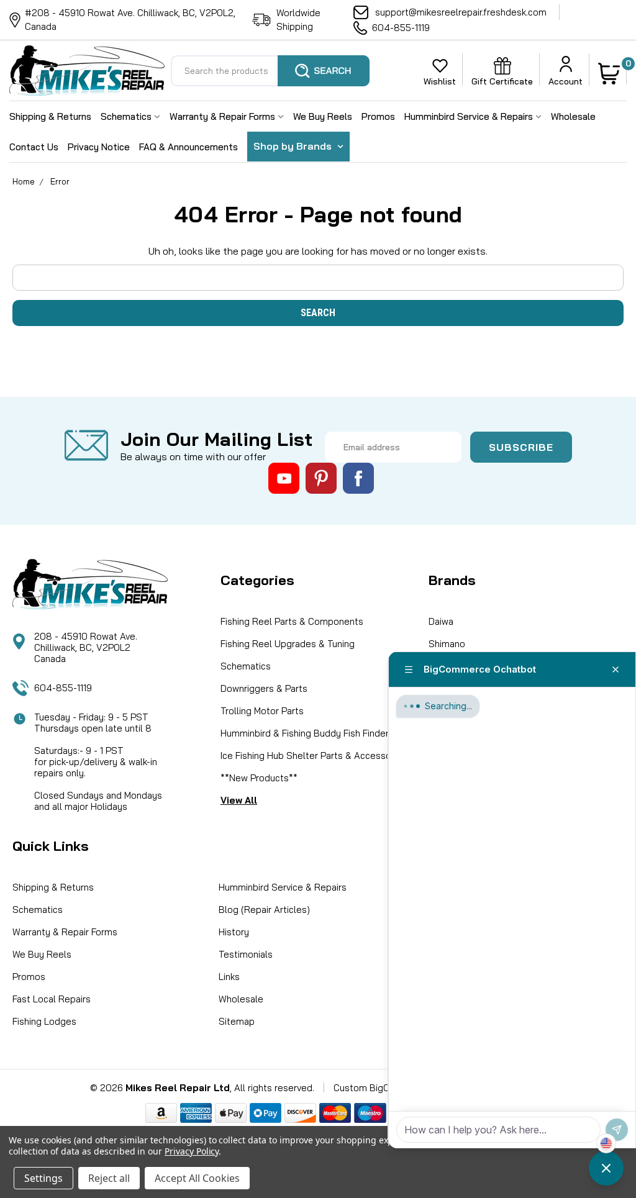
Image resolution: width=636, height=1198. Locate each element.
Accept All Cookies (197, 1178)
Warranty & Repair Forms (224, 116)
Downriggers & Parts (263, 688)
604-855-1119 (401, 28)
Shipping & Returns (50, 116)
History (234, 932)
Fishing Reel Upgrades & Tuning (287, 644)
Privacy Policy (192, 1151)
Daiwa (441, 621)
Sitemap (237, 1021)
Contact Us (33, 147)
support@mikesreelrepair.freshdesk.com (461, 12)
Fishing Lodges (44, 1021)
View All (238, 800)
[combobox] (270, 70)
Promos (378, 116)
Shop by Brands (293, 146)
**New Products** (259, 778)
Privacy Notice (99, 147)
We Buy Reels (322, 116)
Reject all (109, 1178)
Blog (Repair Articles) (264, 909)
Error (60, 181)
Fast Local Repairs (51, 999)
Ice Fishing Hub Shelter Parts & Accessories (313, 755)
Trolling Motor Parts (262, 711)
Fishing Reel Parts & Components (291, 621)
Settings (43, 1178)
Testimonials (246, 954)
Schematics (127, 116)
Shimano (447, 644)
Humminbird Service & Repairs (469, 116)
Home (23, 181)
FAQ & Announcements (188, 147)
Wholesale (573, 116)
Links (229, 976)
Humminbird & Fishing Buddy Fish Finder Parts (317, 733)
